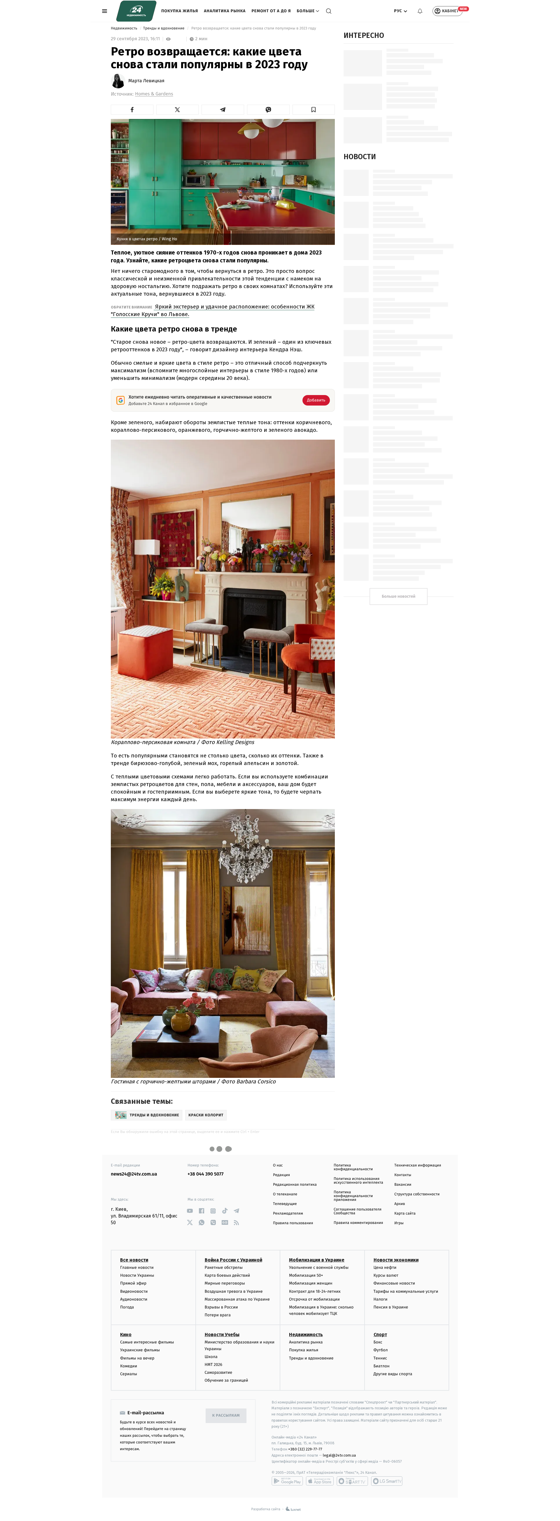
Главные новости (137, 1267)
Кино (126, 1334)
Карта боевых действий (227, 1275)
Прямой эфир (133, 1283)
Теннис (380, 1358)
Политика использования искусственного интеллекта (358, 1181)
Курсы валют (386, 1275)
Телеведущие (285, 1204)
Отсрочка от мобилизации (314, 1299)
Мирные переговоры (225, 1283)
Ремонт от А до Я (271, 10)
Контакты (402, 1175)
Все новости (134, 1260)
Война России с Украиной (233, 1260)
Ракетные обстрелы (224, 1267)
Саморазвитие (218, 1372)
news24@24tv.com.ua (134, 1174)
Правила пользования (293, 1223)
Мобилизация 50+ (306, 1275)
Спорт (380, 1334)
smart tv (352, 1481)
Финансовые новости (394, 1283)
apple (320, 1481)
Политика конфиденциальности (353, 1167)
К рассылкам (226, 1415)
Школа (211, 1356)
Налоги (381, 1299)
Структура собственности (417, 1194)
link (190, 1211)
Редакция (281, 1175)
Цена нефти (385, 1267)
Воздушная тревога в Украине (234, 1291)
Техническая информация (417, 1165)
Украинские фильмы (140, 1350)
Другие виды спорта (393, 1373)
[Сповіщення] (420, 11)
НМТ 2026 (214, 1364)
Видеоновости (134, 1291)
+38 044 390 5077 (205, 1174)
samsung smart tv (386, 1481)
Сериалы (128, 1373)
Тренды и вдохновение (164, 28)
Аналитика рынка (225, 10)
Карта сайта (405, 1213)
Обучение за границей (226, 1380)
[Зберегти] (314, 109)
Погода (127, 1307)
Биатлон (382, 1366)
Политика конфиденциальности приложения (353, 1196)
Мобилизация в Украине (316, 1260)
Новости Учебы (222, 1334)
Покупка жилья (179, 10)
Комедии (128, 1366)
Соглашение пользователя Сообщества (358, 1211)
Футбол (381, 1350)
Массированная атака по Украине (237, 1299)
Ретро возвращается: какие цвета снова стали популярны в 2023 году (253, 28)
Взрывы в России (221, 1307)
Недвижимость (124, 28)
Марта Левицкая (146, 81)
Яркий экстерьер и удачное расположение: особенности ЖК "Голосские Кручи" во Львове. (212, 310)
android (287, 1481)
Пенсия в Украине (391, 1307)
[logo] (136, 11)
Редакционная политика (295, 1185)
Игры (399, 1223)
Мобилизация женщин (310, 1283)
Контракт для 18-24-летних (315, 1291)
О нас (278, 1165)
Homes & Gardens (154, 94)
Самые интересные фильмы (147, 1342)
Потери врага (218, 1315)
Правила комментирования (358, 1223)
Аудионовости (133, 1299)
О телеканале (285, 1194)
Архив (399, 1204)
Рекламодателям (288, 1213)
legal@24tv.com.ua (339, 1455)
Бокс (378, 1342)
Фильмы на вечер (137, 1358)
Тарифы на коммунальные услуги (406, 1291)
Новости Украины (137, 1275)
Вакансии (402, 1185)
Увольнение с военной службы (319, 1267)
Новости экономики (396, 1260)
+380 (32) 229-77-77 (305, 1449)
